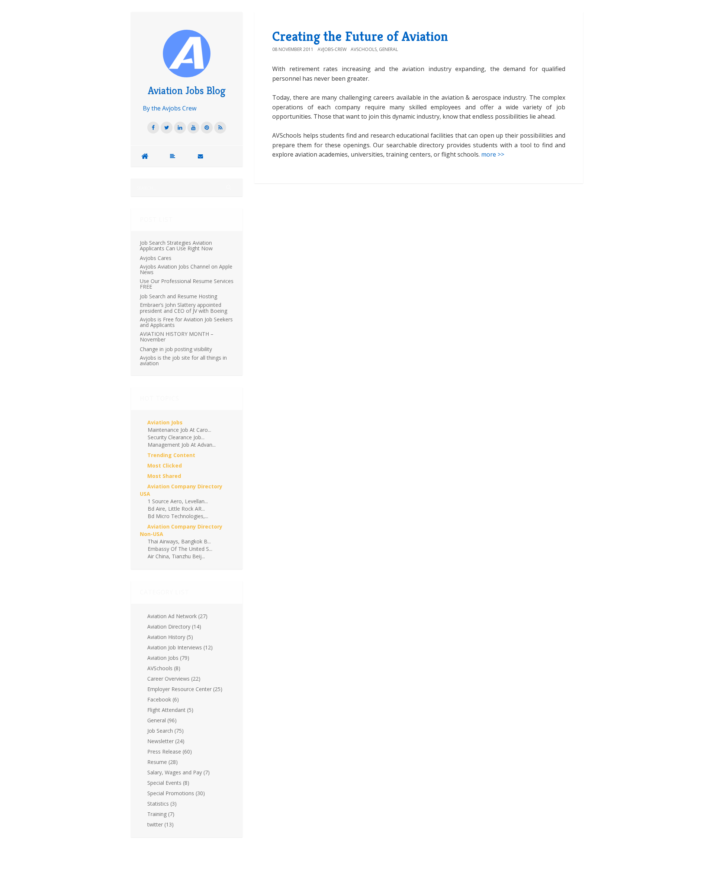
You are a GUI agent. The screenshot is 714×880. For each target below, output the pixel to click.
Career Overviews (173, 678)
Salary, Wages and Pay (178, 772)
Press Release (169, 751)
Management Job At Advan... (182, 444)
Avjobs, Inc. (169, 858)
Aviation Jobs (165, 422)
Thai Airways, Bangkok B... (179, 541)
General (162, 720)
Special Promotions (176, 793)
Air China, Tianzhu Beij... (176, 556)
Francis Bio (169, 865)
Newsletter (165, 741)
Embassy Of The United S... (180, 548)
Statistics (162, 803)
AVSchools (163, 668)
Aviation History (170, 636)
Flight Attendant (170, 709)
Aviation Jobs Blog (187, 90)
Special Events (168, 782)
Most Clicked (164, 465)
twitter (160, 824)
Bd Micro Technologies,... (178, 516)
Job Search (165, 730)
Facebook (163, 699)
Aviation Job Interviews (180, 647)
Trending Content (171, 455)
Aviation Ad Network (177, 616)
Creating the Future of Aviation (360, 36)
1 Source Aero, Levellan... (178, 501)
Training (160, 814)
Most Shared (164, 475)
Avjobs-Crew (332, 49)
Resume (162, 761)
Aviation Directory (174, 626)
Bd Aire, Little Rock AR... (176, 508)
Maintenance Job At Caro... (179, 429)
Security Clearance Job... (176, 437)
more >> (492, 154)
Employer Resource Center (184, 689)
